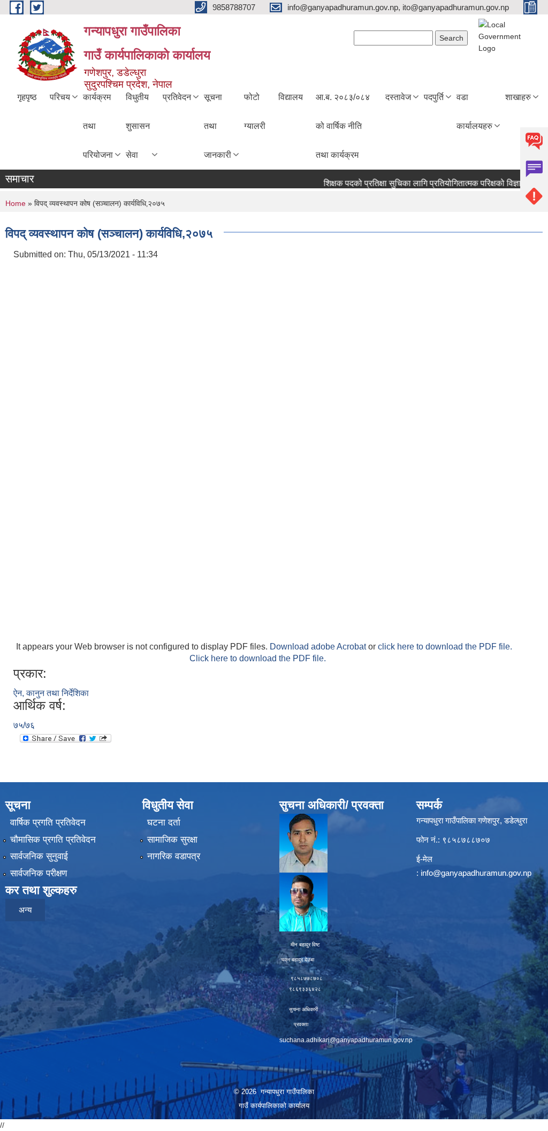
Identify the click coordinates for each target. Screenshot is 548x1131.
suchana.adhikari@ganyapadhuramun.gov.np (346, 1040)
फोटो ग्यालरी (254, 112)
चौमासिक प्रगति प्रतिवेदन (53, 840)
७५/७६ (24, 725)
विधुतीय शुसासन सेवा (138, 126)
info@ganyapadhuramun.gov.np (476, 872)
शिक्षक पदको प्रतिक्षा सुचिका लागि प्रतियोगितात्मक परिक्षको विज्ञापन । (415, 183)
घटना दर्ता (163, 822)
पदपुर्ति (434, 97)
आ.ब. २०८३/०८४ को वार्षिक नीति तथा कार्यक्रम (343, 126)
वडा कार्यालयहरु (474, 112)
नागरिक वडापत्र (173, 856)
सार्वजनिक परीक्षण (38, 873)
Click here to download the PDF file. (257, 658)
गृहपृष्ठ (27, 97)
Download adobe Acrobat (319, 646)
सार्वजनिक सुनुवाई (39, 856)
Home (15, 203)
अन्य (25, 909)
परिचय (60, 97)
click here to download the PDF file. (445, 646)
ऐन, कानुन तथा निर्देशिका (51, 693)
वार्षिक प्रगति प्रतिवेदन (48, 822)
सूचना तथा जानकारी (217, 126)
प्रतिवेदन (177, 97)
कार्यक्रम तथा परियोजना (98, 126)
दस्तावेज (398, 97)
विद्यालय (290, 97)
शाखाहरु (518, 97)
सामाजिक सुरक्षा (172, 840)
